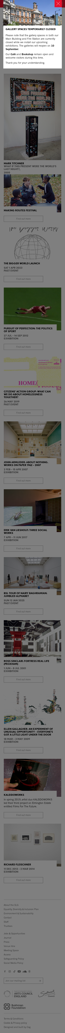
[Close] (58, 3)
